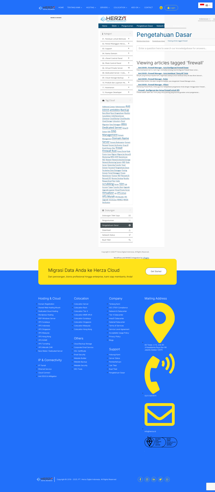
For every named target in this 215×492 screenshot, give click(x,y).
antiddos (115, 109)
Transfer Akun (118, 187)
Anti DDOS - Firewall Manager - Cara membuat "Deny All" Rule (163, 73)
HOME (61, 7)
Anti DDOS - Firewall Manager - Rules (153, 79)
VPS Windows (113, 199)
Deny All (125, 128)
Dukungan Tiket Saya (111, 215)
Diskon (104, 131)
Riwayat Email (107, 181)
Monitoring (106, 157)
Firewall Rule (109, 150)
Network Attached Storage (121, 159)
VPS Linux (121, 193)
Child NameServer (117, 116)
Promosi (114, 175)
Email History (106, 148)
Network (109, 159)
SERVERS (104, 7)
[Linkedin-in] (153, 479)
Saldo (118, 181)
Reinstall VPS (106, 178)
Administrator (120, 106)
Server (116, 184)
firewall (119, 147)
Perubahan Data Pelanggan (111, 170)
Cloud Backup (114, 118)
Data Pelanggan (115, 124)
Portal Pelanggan (114, 173)
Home (104, 25)
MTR (116, 157)
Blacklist (127, 113)
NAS (103, 159)
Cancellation (106, 116)
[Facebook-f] (140, 479)
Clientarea (105, 118)
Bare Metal (106, 113)
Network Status (163, 25)
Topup (110, 187)
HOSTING (90, 7)
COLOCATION (119, 7)
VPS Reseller (119, 197)
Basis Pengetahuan (117, 113)
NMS (123, 162)
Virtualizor (108, 192)
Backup (124, 109)
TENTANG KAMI (73, 7)
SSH (121, 184)
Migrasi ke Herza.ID (124, 154)
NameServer (123, 157)
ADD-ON (134, 7)
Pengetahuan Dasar (145, 25)
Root (113, 181)
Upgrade (127, 187)
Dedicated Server (112, 127)
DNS (109, 131)
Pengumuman (127, 25)
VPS (115, 193)
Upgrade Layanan (108, 190)
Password (111, 167)
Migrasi (114, 154)
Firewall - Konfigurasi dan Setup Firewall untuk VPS (158, 90)
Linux (109, 154)
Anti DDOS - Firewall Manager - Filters (153, 84)
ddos (124, 124)
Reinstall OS (125, 175)
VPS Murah (108, 196)
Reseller (126, 178)
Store (115, 25)
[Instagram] (147, 479)
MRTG (112, 157)
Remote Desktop (117, 178)
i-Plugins (146, 258)
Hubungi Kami (178, 25)
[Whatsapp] (167, 479)
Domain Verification (115, 145)
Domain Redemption (117, 142)
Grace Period (121, 151)
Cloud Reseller (125, 118)
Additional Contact (108, 106)
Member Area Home (143, 41)
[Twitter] (160, 479)
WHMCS (120, 199)
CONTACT (148, 7)
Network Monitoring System (112, 162)
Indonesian (204, 19)
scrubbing (108, 184)
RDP (119, 175)
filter (113, 148)
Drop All (125, 145)
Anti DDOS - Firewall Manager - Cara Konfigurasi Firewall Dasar (163, 67)
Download (106, 230)
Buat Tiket (106, 240)
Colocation (116, 121)
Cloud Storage (107, 121)
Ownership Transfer (114, 165)
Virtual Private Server (122, 190)
